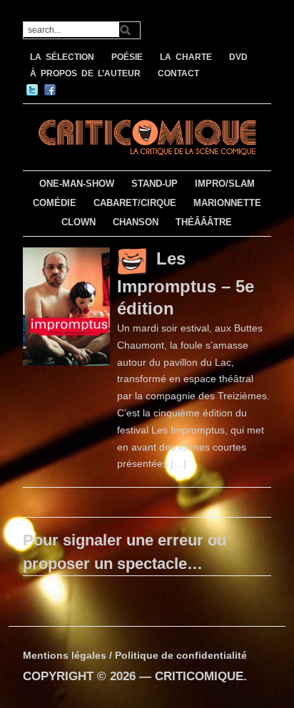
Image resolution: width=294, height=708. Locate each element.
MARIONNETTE (227, 202)
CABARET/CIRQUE (134, 202)
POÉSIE (127, 57)
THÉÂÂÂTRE (204, 222)
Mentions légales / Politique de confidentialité (135, 655)
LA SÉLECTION (62, 57)
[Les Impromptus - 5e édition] (66, 305)
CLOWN (78, 222)
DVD (238, 57)
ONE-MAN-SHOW (76, 183)
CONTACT (178, 73)
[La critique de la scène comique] (146, 135)
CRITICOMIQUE (199, 676)
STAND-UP (154, 183)
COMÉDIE (54, 202)
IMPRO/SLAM (225, 183)
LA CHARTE (186, 57)
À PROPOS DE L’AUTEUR (85, 73)
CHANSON (135, 222)
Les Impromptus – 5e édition (185, 283)
